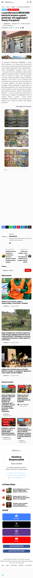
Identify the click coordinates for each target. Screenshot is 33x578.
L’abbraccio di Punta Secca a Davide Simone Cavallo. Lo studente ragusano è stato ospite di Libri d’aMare (16, 371)
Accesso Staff (28, 565)
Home (3, 7)
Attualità (13, 7)
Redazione (7, 23)
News (7, 7)
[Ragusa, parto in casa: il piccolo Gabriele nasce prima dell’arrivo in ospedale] (9, 497)
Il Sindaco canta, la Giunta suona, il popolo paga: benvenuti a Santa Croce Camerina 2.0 (9, 432)
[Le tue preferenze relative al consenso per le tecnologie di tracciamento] (2, 575)
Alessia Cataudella (24, 404)
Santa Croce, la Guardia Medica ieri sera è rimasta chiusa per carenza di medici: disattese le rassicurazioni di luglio (24, 433)
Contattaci (21, 565)
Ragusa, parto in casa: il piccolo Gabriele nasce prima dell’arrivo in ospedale (23, 398)
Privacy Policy (14, 565)
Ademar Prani (7, 437)
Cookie (7, 565)
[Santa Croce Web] (9, 2)
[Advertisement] (16, 203)
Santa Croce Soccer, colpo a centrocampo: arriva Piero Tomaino (15, 302)
